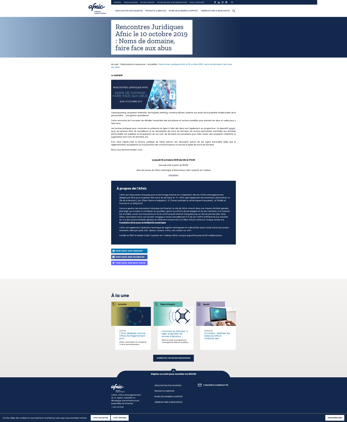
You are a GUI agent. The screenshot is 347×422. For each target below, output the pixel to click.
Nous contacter (197, 2)
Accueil (115, 64)
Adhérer (117, 2)
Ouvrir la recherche (234, 11)
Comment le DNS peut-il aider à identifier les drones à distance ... (175, 334)
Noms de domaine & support (183, 10)
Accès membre (147, 2)
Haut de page (118, 407)
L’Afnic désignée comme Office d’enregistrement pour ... (132, 336)
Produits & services (155, 10)
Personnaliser (335, 418)
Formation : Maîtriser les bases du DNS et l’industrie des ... (217, 336)
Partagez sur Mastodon (131, 263)
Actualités (152, 64)
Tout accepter (100, 418)
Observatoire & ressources (215, 10)
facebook (215, 2)
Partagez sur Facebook (130, 257)
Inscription (173, 175)
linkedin (219, 2)
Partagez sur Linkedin (129, 251)
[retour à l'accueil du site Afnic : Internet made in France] (130, 388)
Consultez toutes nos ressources (173, 358)
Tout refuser (119, 418)
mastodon (226, 2)
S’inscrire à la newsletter (215, 385)
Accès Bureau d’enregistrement (172, 2)
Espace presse (131, 2)
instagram (222, 2)
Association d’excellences (129, 10)
